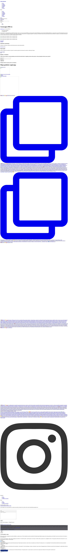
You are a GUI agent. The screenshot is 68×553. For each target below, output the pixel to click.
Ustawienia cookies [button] (11, 529)
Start (3, 3)
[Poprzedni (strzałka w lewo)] (0, 552)
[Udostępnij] (2, 551)
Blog (3, 7)
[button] (34, 9)
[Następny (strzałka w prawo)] (1, 552)
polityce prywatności (17, 527)
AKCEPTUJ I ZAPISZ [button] (4, 550)
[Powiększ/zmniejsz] (0, 551)
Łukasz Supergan (3, 1)
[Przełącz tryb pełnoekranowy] (1, 551)
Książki (3, 6)
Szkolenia (3, 5)
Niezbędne (3, 541)
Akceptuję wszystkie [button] (4, 529)
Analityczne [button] (1, 544)
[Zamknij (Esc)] (3, 551)
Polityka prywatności (5, 498)
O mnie (3, 12)
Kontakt (3, 8)
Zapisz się (2, 60)
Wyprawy (3, 4)
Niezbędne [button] (1, 540)
